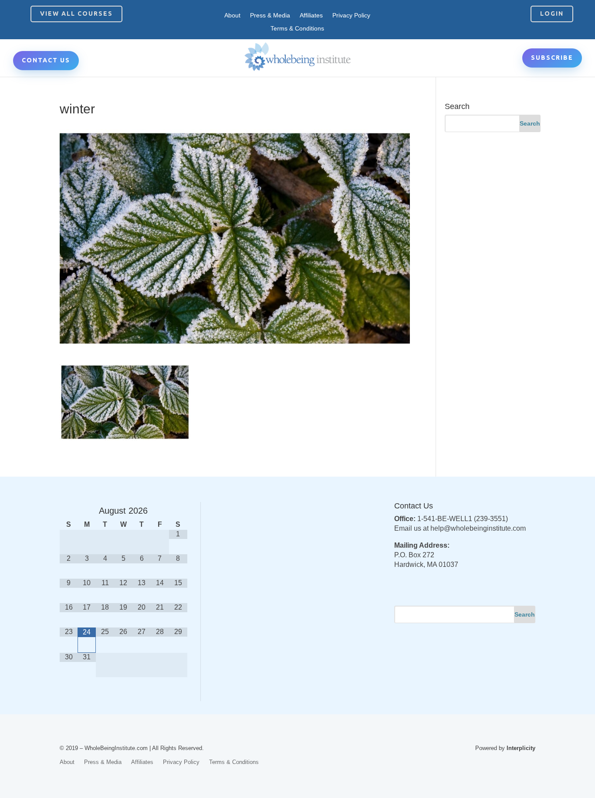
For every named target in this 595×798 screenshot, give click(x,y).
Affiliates (311, 15)
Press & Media (270, 15)
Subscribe (552, 57)
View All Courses (76, 13)
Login (552, 13)
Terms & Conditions (297, 28)
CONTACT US (46, 60)
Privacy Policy (351, 15)
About (232, 15)
